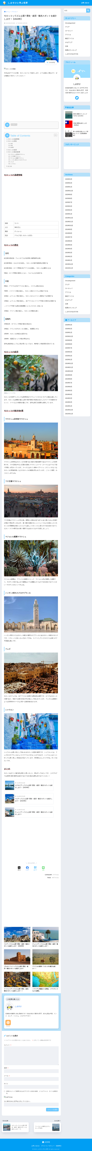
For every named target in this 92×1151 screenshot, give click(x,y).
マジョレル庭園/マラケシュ (17, 158)
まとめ (10, 166)
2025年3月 (68, 206)
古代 (12, 143)
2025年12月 (69, 190)
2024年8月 (68, 233)
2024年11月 (69, 221)
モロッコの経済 (12, 150)
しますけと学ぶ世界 (17, 2)
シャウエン (13, 163)
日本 (66, 46)
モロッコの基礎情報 (13, 139)
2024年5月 (68, 245)
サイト (6, 1083)
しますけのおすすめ (71, 54)
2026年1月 (68, 187)
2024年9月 (68, 229)
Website (8, 1026)
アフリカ (56, 875)
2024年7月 (68, 237)
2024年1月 (68, 260)
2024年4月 (68, 248)
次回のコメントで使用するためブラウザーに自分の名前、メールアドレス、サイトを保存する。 (32, 1092)
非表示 (14, 125)
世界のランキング (71, 50)
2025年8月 (68, 198)
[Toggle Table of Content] (55, 135)
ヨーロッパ (68, 31)
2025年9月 (68, 194)
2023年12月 (69, 264)
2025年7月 (68, 202)
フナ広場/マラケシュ (15, 156)
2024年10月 (69, 225)
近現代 (12, 147)
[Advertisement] (31, 98)
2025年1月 (68, 214)
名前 (6, 1068)
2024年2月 (68, 256)
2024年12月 (69, 218)
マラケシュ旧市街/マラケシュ (18, 154)
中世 (12, 145)
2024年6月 (68, 241)
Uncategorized (70, 23)
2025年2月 (68, 210)
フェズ (12, 162)
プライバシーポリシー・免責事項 (51, 1146)
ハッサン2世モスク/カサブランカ (18, 160)
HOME (47, 1142)
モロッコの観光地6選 (14, 152)
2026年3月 (68, 179)
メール (7, 1076)
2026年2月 (68, 183)
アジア (67, 27)
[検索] (88, 11)
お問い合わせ (85, 3)
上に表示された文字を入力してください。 (17, 1101)
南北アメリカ (69, 38)
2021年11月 (69, 268)
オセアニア (68, 42)
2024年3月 (68, 252)
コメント (8, 1045)
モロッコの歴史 (12, 141)
